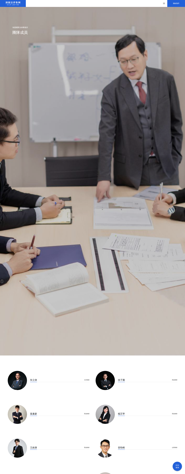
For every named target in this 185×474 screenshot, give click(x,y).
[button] (163, 3)
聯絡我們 (176, 3)
